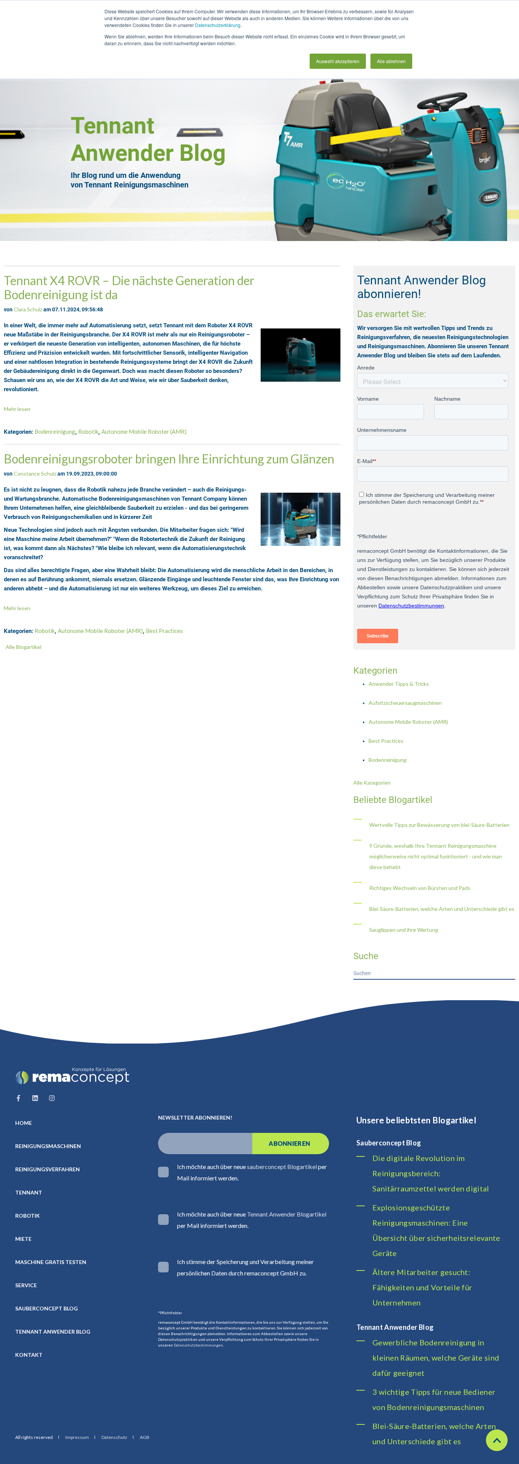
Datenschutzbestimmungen (198, 1345)
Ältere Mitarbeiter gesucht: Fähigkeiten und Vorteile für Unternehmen (422, 1287)
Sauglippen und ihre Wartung (403, 929)
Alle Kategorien (372, 782)
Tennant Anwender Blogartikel (286, 1214)
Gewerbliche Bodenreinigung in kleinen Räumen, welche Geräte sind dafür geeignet (435, 1357)
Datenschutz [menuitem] (114, 1437)
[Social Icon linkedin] (35, 1098)
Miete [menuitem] (23, 1239)
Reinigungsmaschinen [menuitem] (48, 1146)
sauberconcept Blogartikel (282, 1166)
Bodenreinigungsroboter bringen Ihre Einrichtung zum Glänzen (169, 458)
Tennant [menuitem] (28, 1192)
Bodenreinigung (55, 431)
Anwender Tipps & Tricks (399, 683)
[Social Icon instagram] (49, 1098)
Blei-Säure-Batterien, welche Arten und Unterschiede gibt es (441, 909)
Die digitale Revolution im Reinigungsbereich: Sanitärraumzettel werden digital (430, 1173)
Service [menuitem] (26, 1285)
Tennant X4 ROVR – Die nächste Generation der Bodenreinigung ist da (129, 287)
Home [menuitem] (23, 1123)
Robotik (88, 431)
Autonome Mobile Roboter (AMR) (144, 431)
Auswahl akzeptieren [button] (337, 61)
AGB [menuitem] (144, 1437)
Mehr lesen (17, 409)
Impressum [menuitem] (77, 1437)
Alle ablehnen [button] (391, 61)
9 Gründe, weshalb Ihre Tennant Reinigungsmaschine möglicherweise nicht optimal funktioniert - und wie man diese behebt (435, 856)
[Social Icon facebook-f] (20, 1098)
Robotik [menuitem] (27, 1215)
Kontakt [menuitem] (29, 1354)
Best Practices (164, 630)
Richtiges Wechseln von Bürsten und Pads (419, 888)
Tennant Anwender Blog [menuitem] (52, 1331)
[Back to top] (497, 1440)
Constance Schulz (35, 473)
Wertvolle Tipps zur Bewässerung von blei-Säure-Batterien (439, 825)
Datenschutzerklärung (218, 25)
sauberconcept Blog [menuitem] (46, 1308)
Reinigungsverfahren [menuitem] (47, 1169)
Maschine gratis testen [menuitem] (50, 1262)
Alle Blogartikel (23, 647)
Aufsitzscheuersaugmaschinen (405, 702)
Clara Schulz (28, 309)
